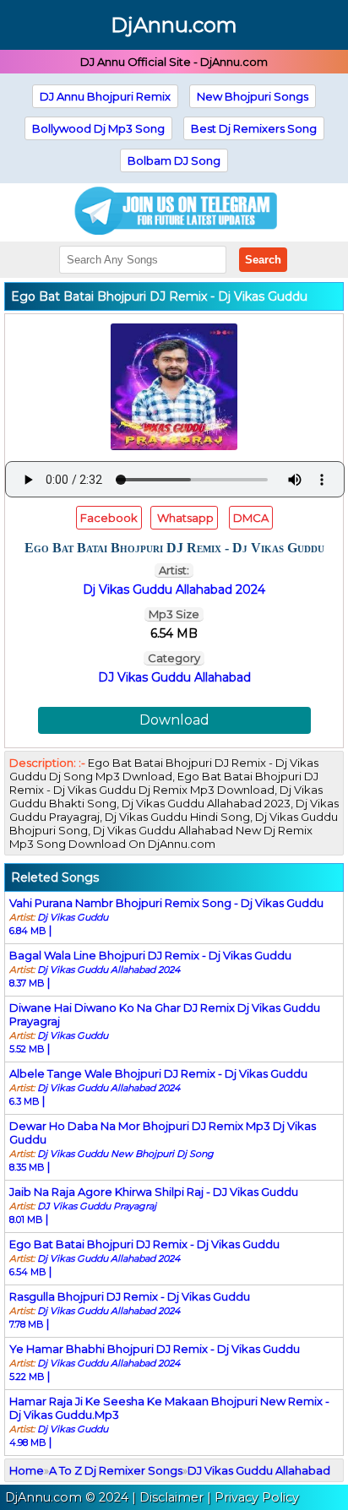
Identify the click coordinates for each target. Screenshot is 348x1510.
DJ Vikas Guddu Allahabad (174, 677)
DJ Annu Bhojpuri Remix (105, 96)
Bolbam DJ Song (174, 160)
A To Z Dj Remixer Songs (115, 1470)
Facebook (109, 517)
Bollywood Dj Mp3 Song (98, 128)
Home (26, 1470)
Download (174, 720)
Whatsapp (184, 517)
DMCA (251, 517)
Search (263, 259)
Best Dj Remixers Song (254, 128)
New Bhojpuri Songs (252, 96)
